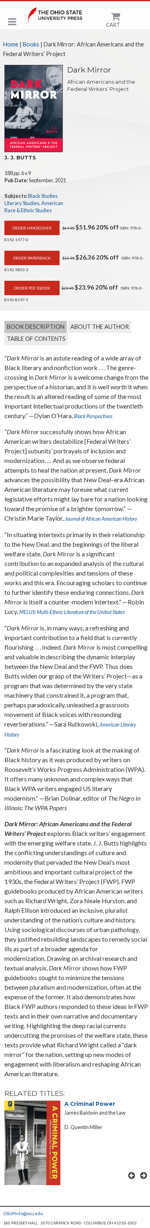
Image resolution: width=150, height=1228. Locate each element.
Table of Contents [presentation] (36, 338)
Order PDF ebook (32, 288)
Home (10, 44)
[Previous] (131, 1176)
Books (31, 44)
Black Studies (43, 196)
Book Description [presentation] (35, 326)
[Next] (143, 1176)
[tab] (35, 327)
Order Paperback (32, 258)
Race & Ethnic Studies (28, 210)
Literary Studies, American (33, 203)
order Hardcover (32, 227)
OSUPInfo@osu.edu (23, 1213)
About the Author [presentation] (99, 326)
